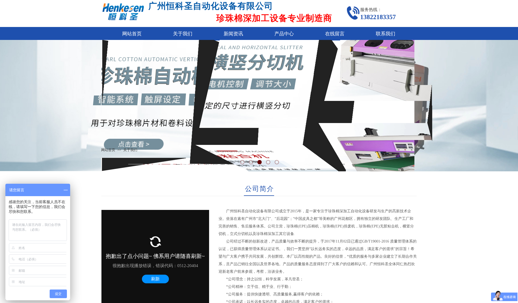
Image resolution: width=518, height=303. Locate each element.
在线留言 (335, 33)
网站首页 (132, 33)
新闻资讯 (233, 33)
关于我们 (182, 33)
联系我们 (385, 33)
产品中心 (284, 33)
